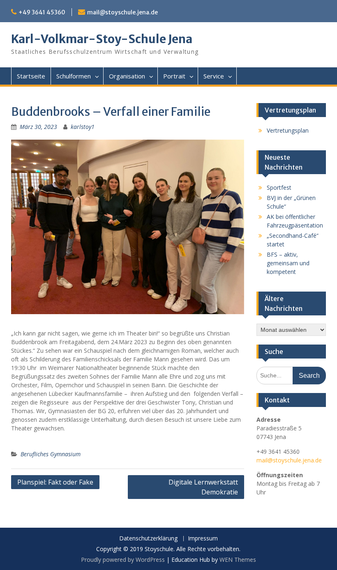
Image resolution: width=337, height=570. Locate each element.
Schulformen (73, 76)
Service (213, 76)
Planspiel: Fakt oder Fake (55, 482)
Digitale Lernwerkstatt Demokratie (203, 487)
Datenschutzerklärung (148, 538)
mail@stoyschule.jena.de (122, 12)
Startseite (31, 76)
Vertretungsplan (288, 130)
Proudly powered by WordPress (123, 559)
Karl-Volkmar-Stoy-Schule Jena (101, 39)
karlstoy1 (83, 127)
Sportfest (279, 187)
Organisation (127, 76)
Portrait (174, 76)
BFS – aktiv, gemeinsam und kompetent (288, 263)
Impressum (203, 538)
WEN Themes (237, 559)
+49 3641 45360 (41, 12)
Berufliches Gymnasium (51, 454)
